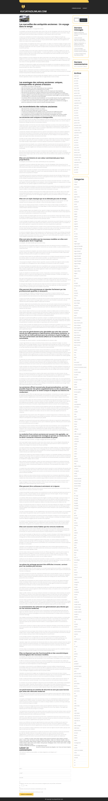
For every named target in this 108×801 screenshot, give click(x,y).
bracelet (76, 369)
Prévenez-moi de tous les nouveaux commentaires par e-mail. (32, 788)
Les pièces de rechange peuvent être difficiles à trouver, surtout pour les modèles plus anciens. (42, 111)
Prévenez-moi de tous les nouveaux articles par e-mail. (31, 792)
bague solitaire (77, 271)
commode (76, 436)
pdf (75, 658)
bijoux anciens (77, 320)
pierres (75, 686)
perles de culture (78, 676)
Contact (85, 8)
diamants (76, 461)
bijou (75, 298)
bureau (75, 387)
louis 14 (76, 557)
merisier (76, 594)
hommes (76, 525)
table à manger (77, 725)
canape (75, 399)
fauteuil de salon (77, 481)
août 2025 (76, 105)
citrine (75, 426)
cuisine (75, 448)
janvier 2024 (77, 152)
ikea (75, 527)
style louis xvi (77, 720)
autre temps (36, 738)
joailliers (76, 542)
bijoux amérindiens (78, 317)
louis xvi (76, 567)
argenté (76, 224)
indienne (76, 532)
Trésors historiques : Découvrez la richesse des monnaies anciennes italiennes (80, 50)
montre (75, 626)
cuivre (75, 451)
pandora (76, 653)
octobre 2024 (77, 130)
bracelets (76, 374)
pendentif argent (77, 666)
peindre (76, 661)
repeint (75, 695)
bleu (75, 355)
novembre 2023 (77, 157)
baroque (76, 283)
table (75, 723)
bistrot (75, 350)
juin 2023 (76, 169)
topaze (75, 740)
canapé (75, 401)
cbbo (75, 414)
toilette (75, 737)
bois (75, 359)
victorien (76, 757)
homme (75, 523)
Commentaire (22, 753)
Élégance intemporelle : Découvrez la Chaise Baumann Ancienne (80, 34)
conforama (76, 441)
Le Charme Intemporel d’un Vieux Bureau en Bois (80, 54)
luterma (76, 572)
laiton (75, 545)
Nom (20, 768)
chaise (75, 416)
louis (75, 555)
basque (75, 290)
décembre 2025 (77, 95)
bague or (76, 266)
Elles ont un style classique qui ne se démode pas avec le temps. (35, 89)
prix (75, 693)
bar (75, 280)
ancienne (76, 206)
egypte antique (77, 466)
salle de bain (77, 705)
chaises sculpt (26, 740)
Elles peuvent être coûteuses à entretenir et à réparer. (33, 108)
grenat (75, 515)
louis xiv (76, 562)
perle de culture (77, 673)
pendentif (76, 663)
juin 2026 (76, 80)
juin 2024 (76, 140)
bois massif (76, 362)
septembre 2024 (78, 132)
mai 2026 (76, 83)
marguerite (76, 582)
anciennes (27, 738)
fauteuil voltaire (77, 485)
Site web (21, 777)
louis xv (75, 565)
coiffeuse (76, 429)
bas (75, 288)
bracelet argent (77, 372)
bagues (75, 273)
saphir (75, 710)
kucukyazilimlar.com (33, 11)
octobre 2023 (77, 160)
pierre (75, 681)
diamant (76, 458)
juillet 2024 (76, 137)
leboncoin (76, 550)
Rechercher (76, 17)
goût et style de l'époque (55, 741)
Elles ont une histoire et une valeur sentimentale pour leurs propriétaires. (37, 88)
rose (75, 698)
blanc (75, 352)
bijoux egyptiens (77, 327)
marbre (75, 579)
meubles (76, 616)
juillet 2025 (76, 108)
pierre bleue (76, 683)
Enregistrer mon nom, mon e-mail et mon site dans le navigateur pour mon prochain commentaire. (40, 783)
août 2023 (76, 164)
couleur (75, 443)
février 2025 (77, 120)
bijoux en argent (77, 330)
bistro (75, 347)
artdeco (76, 236)
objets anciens (30, 742)
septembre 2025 (78, 103)
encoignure (76, 471)
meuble (75, 599)
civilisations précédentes (45, 740)
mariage (76, 584)
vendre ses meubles (78, 750)
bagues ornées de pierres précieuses (48, 738)
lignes (75, 552)
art (74, 231)
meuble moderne (78, 611)
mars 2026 (76, 88)
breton (75, 377)
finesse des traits (45, 741)
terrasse (76, 733)
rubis (75, 703)
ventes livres (77, 755)
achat (75, 189)
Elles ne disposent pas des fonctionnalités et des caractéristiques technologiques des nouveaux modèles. (44, 114)
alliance (75, 199)
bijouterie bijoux (77, 308)
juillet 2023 (76, 167)
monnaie (76, 624)
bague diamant (77, 251)
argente (76, 221)
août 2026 (76, 75)
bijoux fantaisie (77, 335)
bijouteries (76, 310)
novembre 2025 (77, 98)
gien (75, 513)
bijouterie (76, 305)
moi (75, 621)
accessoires (76, 187)
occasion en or (77, 639)
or (74, 644)
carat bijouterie (77, 404)
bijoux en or (76, 332)
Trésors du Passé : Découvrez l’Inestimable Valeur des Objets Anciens (80, 39)
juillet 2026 (76, 78)
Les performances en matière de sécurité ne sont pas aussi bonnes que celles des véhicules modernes (44, 115)
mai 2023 (76, 172)
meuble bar (76, 602)
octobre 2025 (77, 100)
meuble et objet (77, 609)
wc (74, 760)
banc (75, 275)
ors (75, 649)
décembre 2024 (77, 125)
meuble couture (77, 604)
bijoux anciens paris (78, 322)
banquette (76, 278)
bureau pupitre (77, 392)
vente (75, 752)
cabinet (75, 394)
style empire (77, 713)
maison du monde (78, 577)
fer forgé (76, 495)
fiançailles (76, 508)
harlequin (76, 518)
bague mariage (77, 263)
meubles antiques (23, 742)
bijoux (75, 315)
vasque (75, 745)
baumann (76, 293)
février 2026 (77, 90)
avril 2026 (76, 85)
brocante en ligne (78, 379)
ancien (75, 204)
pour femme (77, 688)
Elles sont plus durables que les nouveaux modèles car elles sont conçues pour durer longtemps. (42, 91)
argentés (76, 226)
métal (75, 597)
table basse (76, 728)
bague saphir (77, 268)
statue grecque (43, 742)
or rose (75, 646)
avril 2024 (76, 145)
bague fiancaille (77, 256)
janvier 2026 (77, 93)
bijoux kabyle (77, 340)
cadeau (75, 396)
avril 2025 (76, 115)
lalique (75, 547)
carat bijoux (76, 406)
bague (75, 241)
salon (75, 708)
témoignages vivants (52, 742)
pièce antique (37, 742)
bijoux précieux (77, 342)
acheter (76, 194)
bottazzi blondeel (78, 364)
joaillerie (76, 540)
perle (75, 671)
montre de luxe (77, 629)
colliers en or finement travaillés (58, 740)
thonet (75, 735)
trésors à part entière (61, 742)
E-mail (21, 773)
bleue (75, 357)
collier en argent (77, 434)
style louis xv (77, 718)
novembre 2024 (77, 127)
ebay (75, 463)
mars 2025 (76, 117)
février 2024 (77, 150)
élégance (39, 741)
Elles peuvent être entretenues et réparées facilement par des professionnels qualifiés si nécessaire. (43, 92)
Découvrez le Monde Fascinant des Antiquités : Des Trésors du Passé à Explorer (53, 747)
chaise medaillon (77, 419)
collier (75, 431)
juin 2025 (76, 110)
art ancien (31, 738)
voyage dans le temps (28, 744)
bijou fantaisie (77, 300)
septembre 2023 (78, 162)
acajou (75, 184)
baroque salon (77, 285)
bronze (75, 382)
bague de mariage (78, 248)
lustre (75, 569)
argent (75, 219)
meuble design (77, 607)
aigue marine (77, 196)
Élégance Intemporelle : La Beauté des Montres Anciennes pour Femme (80, 44)
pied (75, 678)
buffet (75, 384)
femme (75, 490)
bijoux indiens (77, 337)
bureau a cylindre (78, 389)
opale (75, 641)
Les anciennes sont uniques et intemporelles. (31, 86)
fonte (75, 510)
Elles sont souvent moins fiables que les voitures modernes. (34, 110)
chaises (75, 421)
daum (75, 456)
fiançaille (76, 503)
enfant (75, 473)
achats (75, 191)
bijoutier (76, 312)
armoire (76, 228)
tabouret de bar (77, 730)
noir (75, 636)
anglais (75, 214)
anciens (75, 211)
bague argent (77, 243)
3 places (76, 182)
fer (74, 493)
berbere (76, 295)
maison (75, 574)
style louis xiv (77, 715)
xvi (74, 765)
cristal (75, 446)
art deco (76, 233)
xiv (74, 762)
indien (75, 530)
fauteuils (76, 488)
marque (76, 587)
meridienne (76, 592)
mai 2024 (76, 142)
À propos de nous (76, 8)
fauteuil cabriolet (77, 478)
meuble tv (76, 614)
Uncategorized (77, 742)
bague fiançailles (77, 261)
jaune (75, 537)
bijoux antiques (60, 738)
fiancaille (76, 500)
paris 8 (75, 656)
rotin (75, 700)
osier (75, 651)
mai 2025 (76, 113)
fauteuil (75, 476)
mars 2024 (76, 147)
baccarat (76, 238)
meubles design (77, 619)
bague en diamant (78, 253)
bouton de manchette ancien (80, 367)
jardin (75, 535)
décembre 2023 (77, 155)
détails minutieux (33, 741)
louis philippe (77, 560)
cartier (75, 409)
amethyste (76, 201)
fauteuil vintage (77, 483)
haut (75, 520)
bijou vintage (77, 303)
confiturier (76, 439)
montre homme (77, 631)
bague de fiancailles (78, 246)
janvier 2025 (77, 122)
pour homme (77, 691)
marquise (76, 589)
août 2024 (76, 135)
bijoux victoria (77, 345)
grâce (62, 741)
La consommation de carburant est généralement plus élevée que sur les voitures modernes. (42, 113)
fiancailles (76, 505)
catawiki (76, 411)
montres (76, 634)
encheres (76, 468)
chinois (75, 424)
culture (75, 453)
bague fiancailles (77, 258)
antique (75, 216)
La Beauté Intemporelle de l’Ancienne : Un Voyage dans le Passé (33, 745)
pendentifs (76, 668)
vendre (75, 747)
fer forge (76, 498)
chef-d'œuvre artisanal (34, 740)
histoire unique (67, 741)
